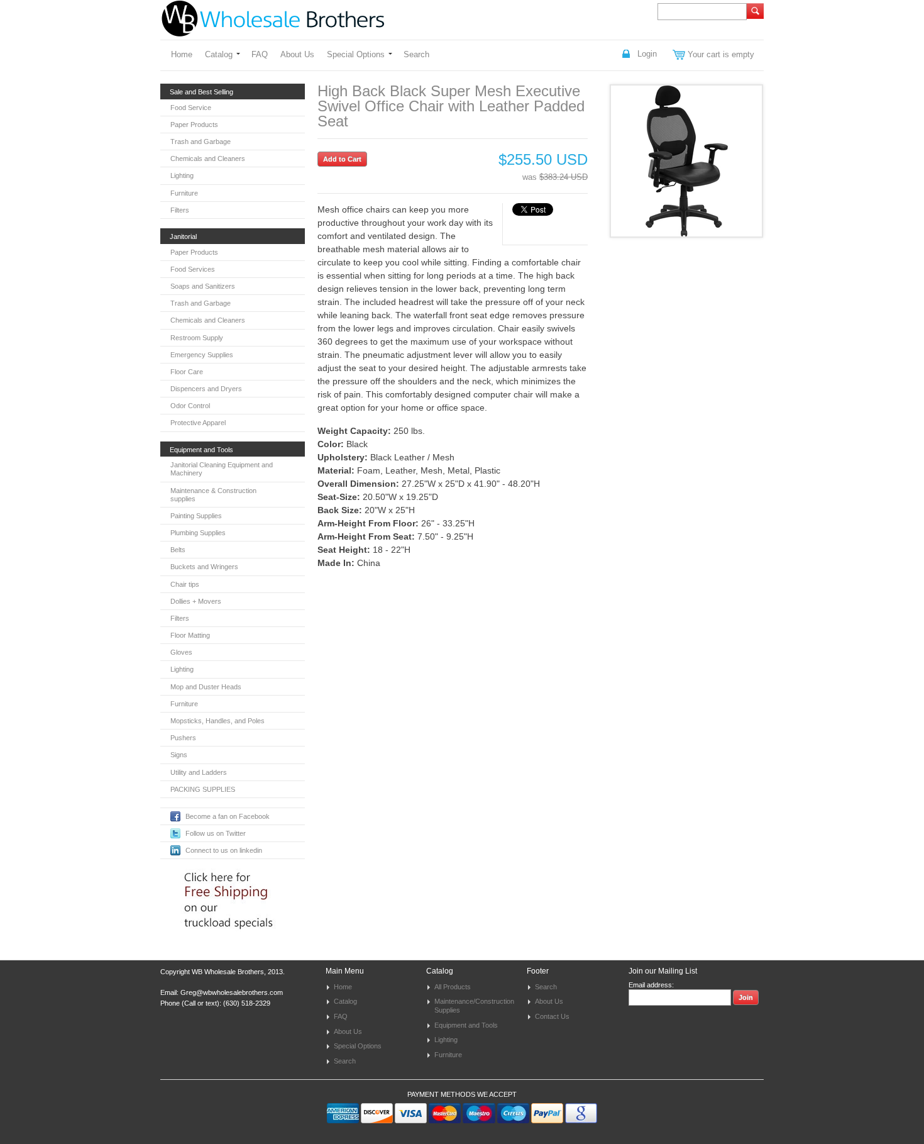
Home (181, 54)
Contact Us (552, 1016)
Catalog (219, 54)
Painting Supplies (196, 515)
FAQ (259, 54)
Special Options (356, 54)
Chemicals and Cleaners (207, 158)
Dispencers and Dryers (206, 388)
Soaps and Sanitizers (202, 286)
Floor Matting (190, 635)
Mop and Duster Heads (205, 687)
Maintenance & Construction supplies (213, 495)
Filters (179, 210)
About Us (297, 54)
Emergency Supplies (201, 354)
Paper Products (194, 124)
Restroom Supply (196, 338)
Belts (177, 549)
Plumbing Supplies (198, 532)
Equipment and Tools (466, 1025)
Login (647, 54)
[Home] (272, 30)
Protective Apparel (198, 422)
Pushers (183, 737)
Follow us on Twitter (215, 833)
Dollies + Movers (195, 601)
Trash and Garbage (200, 141)
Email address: (651, 985)
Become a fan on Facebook (227, 816)
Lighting (182, 175)
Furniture (184, 193)
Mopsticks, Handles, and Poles (217, 721)
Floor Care (186, 371)
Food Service (190, 107)
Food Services (192, 269)
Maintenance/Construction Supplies (474, 1005)
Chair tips (184, 584)
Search (416, 54)
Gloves (181, 652)
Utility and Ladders (198, 772)
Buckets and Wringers (204, 566)
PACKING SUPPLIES (202, 789)
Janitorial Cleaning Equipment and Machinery (221, 469)
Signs (178, 754)
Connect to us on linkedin (223, 850)
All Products (452, 987)
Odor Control (190, 405)
